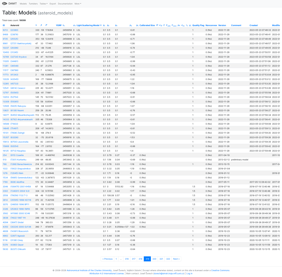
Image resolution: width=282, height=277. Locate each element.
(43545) (14, 79)
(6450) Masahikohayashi (22, 115)
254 (5, 155)
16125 (6, 150)
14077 (6, 115)
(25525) (14, 39)
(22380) (14, 30)
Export (53, 3)
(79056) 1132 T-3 (18, 195)
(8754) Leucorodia (19, 141)
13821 (6, 110)
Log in (189, 273)
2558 (5, 195)
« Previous (108, 259)
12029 (6, 79)
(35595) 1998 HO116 (20, 200)
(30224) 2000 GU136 (20, 226)
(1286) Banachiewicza (21, 164)
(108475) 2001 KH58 (20, 186)
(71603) (14, 124)
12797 (6, 92)
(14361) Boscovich (19, 231)
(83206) (14, 137)
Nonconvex (211, 25)
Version (222, 25)
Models (23, 3)
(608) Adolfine (17, 182)
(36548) (14, 66)
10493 (6, 52)
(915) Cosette (17, 155)
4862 (5, 235)
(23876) (14, 34)
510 (4, 159)
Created (254, 25)
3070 (5, 204)
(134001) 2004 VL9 (19, 191)
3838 (5, 217)
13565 (6, 106)
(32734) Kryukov (18, 57)
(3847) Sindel (17, 222)
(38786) (14, 70)
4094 (5, 222)
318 (140, 259)
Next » (176, 259)
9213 (5, 30)
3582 (5, 213)
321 (161, 259)
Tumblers (33, 3)
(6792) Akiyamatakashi (21, 119)
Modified (276, 25)
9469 (5, 34)
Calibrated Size (147, 25)
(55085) (14, 101)
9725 (5, 39)
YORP (59, 25)
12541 (6, 88)
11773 (6, 74)
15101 (6, 133)
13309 (6, 101)
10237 (6, 48)
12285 (6, 83)
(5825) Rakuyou (18, 106)
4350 (5, 226)
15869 (6, 146)
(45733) (14, 83)
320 (154, 259)
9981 (5, 43)
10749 (6, 57)
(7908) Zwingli (17, 133)
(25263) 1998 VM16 (20, 209)
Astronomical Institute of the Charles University (89, 270)
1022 (5, 168)
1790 (5, 182)
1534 (5, 177)
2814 (5, 200)
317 (133, 259)
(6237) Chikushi (18, 249)
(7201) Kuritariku (18, 159)
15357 (6, 137)
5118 (5, 240)
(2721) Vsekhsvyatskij (20, 43)
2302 (5, 191)
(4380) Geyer (17, 244)
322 (168, 259)
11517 (5, 70)
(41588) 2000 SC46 (20, 213)
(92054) (14, 146)
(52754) (14, 97)
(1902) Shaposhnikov (20, 168)
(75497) (14, 128)
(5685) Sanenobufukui (21, 177)
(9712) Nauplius (18, 150)
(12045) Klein (16, 173)
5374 (5, 244)
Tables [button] (43, 3)
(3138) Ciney (16, 240)
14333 (6, 119)
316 (127, 259)
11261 (5, 66)
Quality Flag (198, 25)
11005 (6, 61)
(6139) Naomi (17, 110)
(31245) (14, 52)
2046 (5, 186)
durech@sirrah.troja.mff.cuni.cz (169, 273)
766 (5, 164)
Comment (236, 25)
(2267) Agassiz (17, 235)
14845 (6, 128)
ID (4, 25)
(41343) (14, 74)
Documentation (65, 3)
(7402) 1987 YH (18, 217)
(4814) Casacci (17, 88)
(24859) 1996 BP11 (19, 204)
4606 (5, 231)
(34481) (14, 61)
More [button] (77, 3)
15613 (6, 141)
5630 (5, 249)
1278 (5, 173)
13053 (6, 97)
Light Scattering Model (88, 25)
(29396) (14, 48)
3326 (5, 209)
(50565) (14, 92)
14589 (6, 124)
